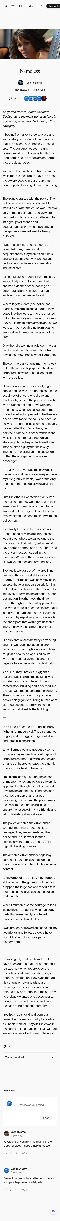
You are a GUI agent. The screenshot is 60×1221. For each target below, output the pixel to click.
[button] (12, 6)
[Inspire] (5, 1046)
